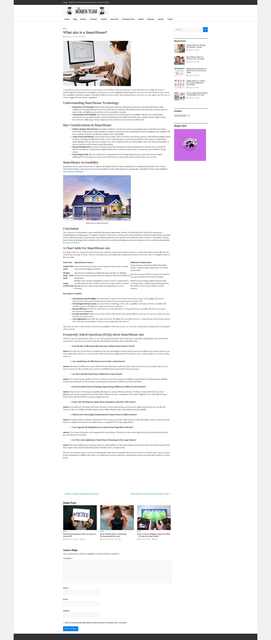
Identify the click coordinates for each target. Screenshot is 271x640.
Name (66, 588)
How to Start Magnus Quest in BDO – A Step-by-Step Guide (153, 535)
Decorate (114, 19)
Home (67, 19)
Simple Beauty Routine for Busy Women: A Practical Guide (197, 70)
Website (66, 610)
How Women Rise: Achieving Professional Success (113, 535)
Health (141, 19)
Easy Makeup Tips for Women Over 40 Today (195, 58)
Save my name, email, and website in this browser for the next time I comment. (96, 623)
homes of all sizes (72, 243)
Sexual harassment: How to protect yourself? (79, 535)
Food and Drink (128, 19)
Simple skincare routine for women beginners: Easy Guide (88, 2)
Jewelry (161, 19)
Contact (93, 19)
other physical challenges (73, 171)
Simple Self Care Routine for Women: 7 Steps (196, 46)
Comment (67, 558)
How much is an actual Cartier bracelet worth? (151, 494)
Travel (169, 19)
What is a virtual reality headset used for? (81, 494)
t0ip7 (83, 37)
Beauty (83, 19)
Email (65, 599)
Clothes (104, 19)
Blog (75, 19)
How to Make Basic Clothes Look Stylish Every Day (197, 94)
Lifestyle (150, 19)
